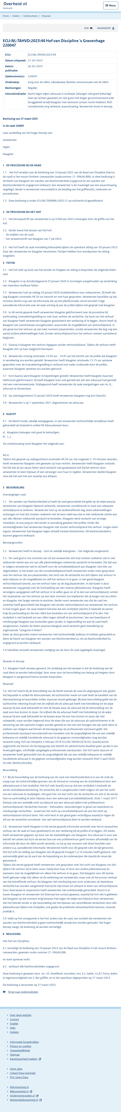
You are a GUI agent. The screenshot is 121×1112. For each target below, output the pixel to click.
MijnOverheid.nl (19, 1087)
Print (86, 28)
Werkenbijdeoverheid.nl (24, 1100)
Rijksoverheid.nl (19, 1091)
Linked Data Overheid (22, 1073)
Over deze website (20, 1015)
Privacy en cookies (20, 1046)
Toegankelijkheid (20, 1050)
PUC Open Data (19, 1077)
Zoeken (15, 15)
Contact (14, 1019)
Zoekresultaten (30, 15)
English (14, 1023)
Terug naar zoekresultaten (23, 992)
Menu (112, 5)
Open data (16, 1069)
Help (12, 1028)
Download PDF (104, 28)
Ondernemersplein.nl (22, 1095)
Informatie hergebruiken (24, 1042)
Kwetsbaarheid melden (23, 1059)
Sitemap (15, 1054)
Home (6, 15)
